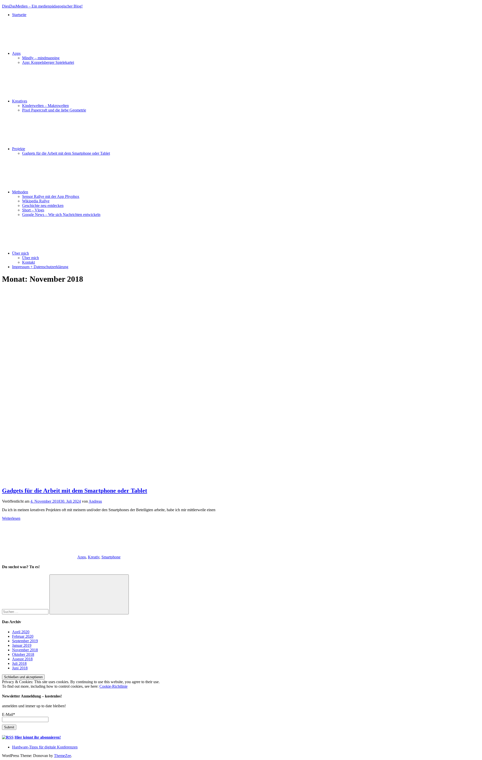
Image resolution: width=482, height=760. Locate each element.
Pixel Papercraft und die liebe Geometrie (54, 110)
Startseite (19, 15)
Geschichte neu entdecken (43, 205)
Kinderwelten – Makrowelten (45, 105)
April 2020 (20, 632)
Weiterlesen (11, 518)
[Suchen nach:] (25, 611)
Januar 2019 (21, 645)
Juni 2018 (20, 668)
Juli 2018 (19, 663)
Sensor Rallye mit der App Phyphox (50, 196)
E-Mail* (8, 714)
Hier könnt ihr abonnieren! (38, 737)
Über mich (20, 253)
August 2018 (22, 659)
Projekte (18, 149)
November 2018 (25, 650)
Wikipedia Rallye (35, 201)
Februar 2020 (22, 636)
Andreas (95, 501)
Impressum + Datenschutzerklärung (40, 267)
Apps (16, 53)
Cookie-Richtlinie (113, 686)
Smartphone (110, 557)
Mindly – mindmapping (40, 58)
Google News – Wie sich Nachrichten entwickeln (61, 214)
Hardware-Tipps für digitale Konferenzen (45, 747)
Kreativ (93, 557)
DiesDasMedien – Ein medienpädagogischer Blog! (42, 6)
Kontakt (28, 262)
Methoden (20, 192)
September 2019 (25, 641)
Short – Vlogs (33, 210)
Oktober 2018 (23, 654)
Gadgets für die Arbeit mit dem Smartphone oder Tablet (66, 153)
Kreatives (19, 101)
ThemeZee (62, 755)
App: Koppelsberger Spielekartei (48, 62)
